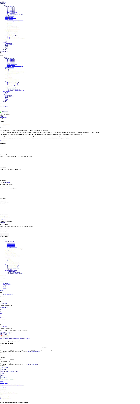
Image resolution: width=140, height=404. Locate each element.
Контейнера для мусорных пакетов (13, 37)
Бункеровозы (9, 74)
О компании (5, 42)
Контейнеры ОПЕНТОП (9, 15)
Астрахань (2, 367)
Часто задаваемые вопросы (8, 294)
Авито (6, 41)
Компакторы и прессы (9, 19)
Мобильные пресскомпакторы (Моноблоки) (15, 20)
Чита (10, 398)
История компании (8, 43)
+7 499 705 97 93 (4, 106)
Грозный (2, 373)
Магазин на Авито (3, 140)
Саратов (11, 392)
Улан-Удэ (2, 396)
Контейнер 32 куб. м (11, 10)
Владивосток (2, 371)
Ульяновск (6, 396)
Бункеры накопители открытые (13, 27)
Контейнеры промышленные (10, 18)
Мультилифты (9, 76)
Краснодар (5, 379)
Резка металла (9, 34)
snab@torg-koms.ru (3, 219)
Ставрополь (15, 392)
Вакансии (6, 48)
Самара (1, 392)
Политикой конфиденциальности (34, 351)
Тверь (1, 394)
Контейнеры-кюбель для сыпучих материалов (15, 38)
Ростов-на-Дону (3, 390)
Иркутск (5, 377)
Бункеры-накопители (9, 26)
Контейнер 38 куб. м (11, 13)
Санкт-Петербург (6, 392)
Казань (1, 379)
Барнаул (1, 369)
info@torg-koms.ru (3, 334)
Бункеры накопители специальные (13, 28)
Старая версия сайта (4, 2)
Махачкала (2, 383)
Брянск (5, 369)
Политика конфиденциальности (6, 332)
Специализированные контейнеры (11, 35)
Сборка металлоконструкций (12, 31)
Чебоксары (2, 398)
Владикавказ (8, 371)
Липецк (1, 381)
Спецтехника (7, 73)
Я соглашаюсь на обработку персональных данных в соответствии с (21, 351)
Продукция (5, 5)
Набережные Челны (4, 385)
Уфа (9, 396)
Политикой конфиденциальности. (34, 364)
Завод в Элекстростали (9, 44)
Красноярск (9, 379)
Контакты (4, 49)
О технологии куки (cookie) (5, 333)
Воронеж (16, 371)
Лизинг (6, 40)
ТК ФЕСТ (7, 45)
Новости (6, 46)
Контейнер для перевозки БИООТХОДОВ (15, 14)
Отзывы (6, 47)
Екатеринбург (3, 375)
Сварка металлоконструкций (12, 32)
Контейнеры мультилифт (9, 6)
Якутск (1, 400)
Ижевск (1, 377)
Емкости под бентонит (11, 36)
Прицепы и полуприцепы (12, 25)
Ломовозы (9, 75)
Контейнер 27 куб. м (11, 8)
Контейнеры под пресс (9, 17)
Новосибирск (21, 385)
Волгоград (12, 371)
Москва (6, 383)
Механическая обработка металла (13, 33)
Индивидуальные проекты (12, 12)
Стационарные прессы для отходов (13, 21)
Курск (13, 379)
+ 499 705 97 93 (7, 186)
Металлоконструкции (9, 29)
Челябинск (7, 398)
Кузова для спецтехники (9, 16)
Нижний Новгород (15, 385)
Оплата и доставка (6, 39)
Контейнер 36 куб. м (11, 11)
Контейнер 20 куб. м (11, 7)
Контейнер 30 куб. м (11, 9)
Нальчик (9, 385)
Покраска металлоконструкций (13, 30)
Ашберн (6, 367)
